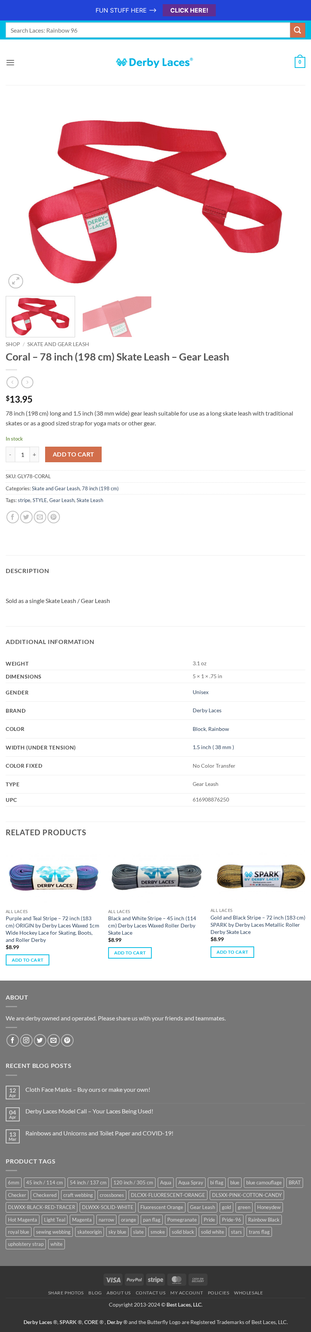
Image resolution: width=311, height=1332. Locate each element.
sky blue (117, 1232)
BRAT (295, 1182)
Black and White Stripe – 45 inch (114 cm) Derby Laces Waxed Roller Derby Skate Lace (152, 925)
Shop (13, 344)
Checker (17, 1195)
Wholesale (248, 1293)
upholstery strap (26, 1244)
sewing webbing (53, 1232)
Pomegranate (182, 1220)
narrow (106, 1220)
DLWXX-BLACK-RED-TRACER (41, 1207)
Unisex (201, 692)
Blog (95, 1293)
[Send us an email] (53, 1040)
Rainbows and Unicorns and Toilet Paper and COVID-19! (99, 1133)
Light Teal (54, 1220)
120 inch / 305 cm (133, 1182)
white (56, 1244)
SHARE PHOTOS (66, 1293)
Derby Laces (207, 710)
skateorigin (89, 1232)
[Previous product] (27, 382)
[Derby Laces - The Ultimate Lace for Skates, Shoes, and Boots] (155, 62)
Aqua (165, 1182)
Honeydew (269, 1207)
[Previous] (21, 198)
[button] (10, 62)
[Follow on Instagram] (26, 1040)
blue (234, 1182)
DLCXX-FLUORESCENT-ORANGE (168, 1195)
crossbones (112, 1195)
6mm (13, 1182)
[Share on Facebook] (12, 517)
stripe (24, 500)
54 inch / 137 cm (88, 1182)
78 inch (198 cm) (100, 488)
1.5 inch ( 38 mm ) (213, 747)
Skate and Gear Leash (58, 344)
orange (128, 1220)
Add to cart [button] (28, 959)
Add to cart (73, 454)
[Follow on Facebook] (12, 1040)
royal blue (18, 1232)
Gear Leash (61, 500)
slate (138, 1232)
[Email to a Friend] (40, 517)
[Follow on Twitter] (40, 1040)
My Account (186, 1293)
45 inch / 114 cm (44, 1182)
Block (199, 729)
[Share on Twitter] (26, 517)
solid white (212, 1232)
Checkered (45, 1195)
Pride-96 (231, 1220)
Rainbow (218, 729)
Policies (218, 1293)
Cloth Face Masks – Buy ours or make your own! (87, 1089)
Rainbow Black (264, 1220)
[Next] (290, 198)
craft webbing (78, 1195)
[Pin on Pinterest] (53, 517)
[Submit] (297, 30)
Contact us (151, 1293)
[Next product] (12, 382)
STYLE (40, 500)
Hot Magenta (22, 1220)
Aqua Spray (190, 1182)
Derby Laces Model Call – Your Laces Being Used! (89, 1111)
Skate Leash (90, 500)
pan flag (151, 1220)
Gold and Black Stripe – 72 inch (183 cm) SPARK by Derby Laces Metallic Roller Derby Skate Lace (257, 924)
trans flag (259, 1232)
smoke (158, 1232)
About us (119, 1293)
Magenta (82, 1220)
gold (226, 1207)
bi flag (216, 1182)
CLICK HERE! (189, 10)
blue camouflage (264, 1182)
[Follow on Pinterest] (67, 1040)
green (244, 1207)
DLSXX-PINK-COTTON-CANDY (247, 1195)
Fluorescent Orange (161, 1207)
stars (236, 1232)
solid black (183, 1232)
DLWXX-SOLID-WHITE (108, 1207)
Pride (209, 1220)
